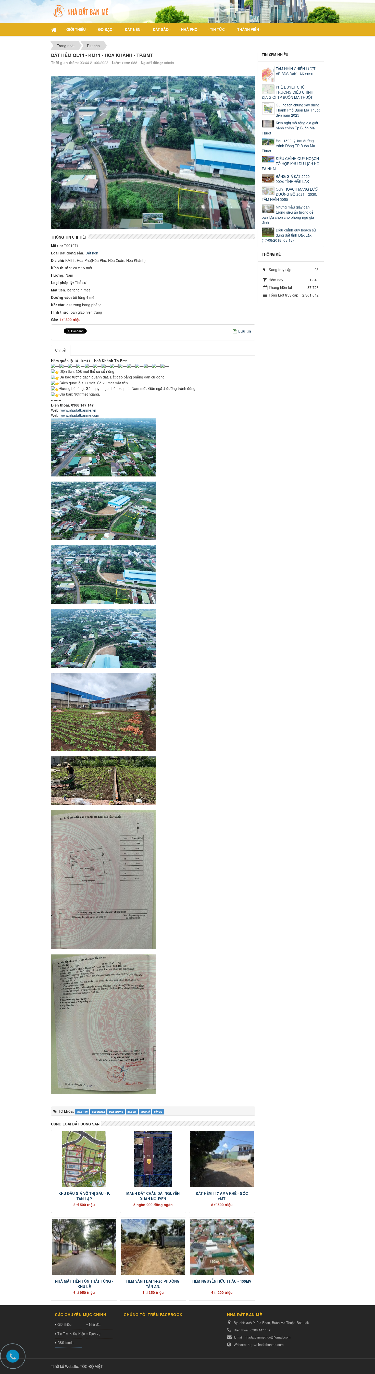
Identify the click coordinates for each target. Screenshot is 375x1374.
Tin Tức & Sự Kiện (69, 1333)
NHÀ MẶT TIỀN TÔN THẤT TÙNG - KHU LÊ (84, 1284)
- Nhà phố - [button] (189, 29)
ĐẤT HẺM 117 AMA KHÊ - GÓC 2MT (222, 1196)
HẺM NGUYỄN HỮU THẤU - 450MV (221, 1281)
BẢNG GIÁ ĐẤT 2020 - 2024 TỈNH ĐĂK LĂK (294, 179)
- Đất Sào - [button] (161, 29)
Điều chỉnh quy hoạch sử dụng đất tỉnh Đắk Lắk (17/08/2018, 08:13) (289, 235)
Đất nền (91, 252)
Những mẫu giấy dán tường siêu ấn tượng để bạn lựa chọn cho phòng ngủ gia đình (288, 214)
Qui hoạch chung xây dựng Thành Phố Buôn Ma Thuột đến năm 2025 (298, 110)
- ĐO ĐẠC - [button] (105, 29)
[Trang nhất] (54, 29)
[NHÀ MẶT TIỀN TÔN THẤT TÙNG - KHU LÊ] (84, 1247)
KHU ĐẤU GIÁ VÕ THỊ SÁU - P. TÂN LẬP (84, 1196)
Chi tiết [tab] (60, 350)
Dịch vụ (94, 1333)
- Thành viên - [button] (248, 29)
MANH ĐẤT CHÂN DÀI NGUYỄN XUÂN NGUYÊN (153, 1196)
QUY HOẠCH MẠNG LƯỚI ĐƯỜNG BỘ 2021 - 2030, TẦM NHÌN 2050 (290, 194)
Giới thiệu (64, 1324)
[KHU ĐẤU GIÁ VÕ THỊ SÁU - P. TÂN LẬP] (84, 1159)
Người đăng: (152, 62)
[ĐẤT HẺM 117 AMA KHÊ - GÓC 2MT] (222, 1159)
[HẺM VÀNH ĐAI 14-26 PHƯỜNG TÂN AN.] (153, 1247)
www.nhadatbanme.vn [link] (78, 410)
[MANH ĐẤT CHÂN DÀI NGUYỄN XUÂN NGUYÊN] (153, 1159)
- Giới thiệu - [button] (76, 29)
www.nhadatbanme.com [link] (79, 415)
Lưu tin (244, 331)
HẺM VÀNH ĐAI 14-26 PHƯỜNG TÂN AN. (153, 1284)
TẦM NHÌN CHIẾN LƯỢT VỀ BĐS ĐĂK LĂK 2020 (296, 71)
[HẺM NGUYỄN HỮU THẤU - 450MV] (222, 1247)
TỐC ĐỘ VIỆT (91, 1366)
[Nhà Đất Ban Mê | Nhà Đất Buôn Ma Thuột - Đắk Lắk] (81, 11)
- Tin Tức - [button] (217, 29)
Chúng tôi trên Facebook (153, 1314)
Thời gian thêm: (65, 62)
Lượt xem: (121, 62)
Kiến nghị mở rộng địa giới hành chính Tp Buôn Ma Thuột (290, 128)
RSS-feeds (65, 1342)
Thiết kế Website (64, 1366)
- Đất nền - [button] (132, 29)
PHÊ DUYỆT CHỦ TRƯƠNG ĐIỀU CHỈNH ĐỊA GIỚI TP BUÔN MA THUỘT (287, 92)
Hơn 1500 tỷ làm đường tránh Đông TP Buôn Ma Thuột (288, 145)
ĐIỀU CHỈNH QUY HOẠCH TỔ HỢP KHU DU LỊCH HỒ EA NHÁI (290, 163)
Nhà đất (95, 1324)
